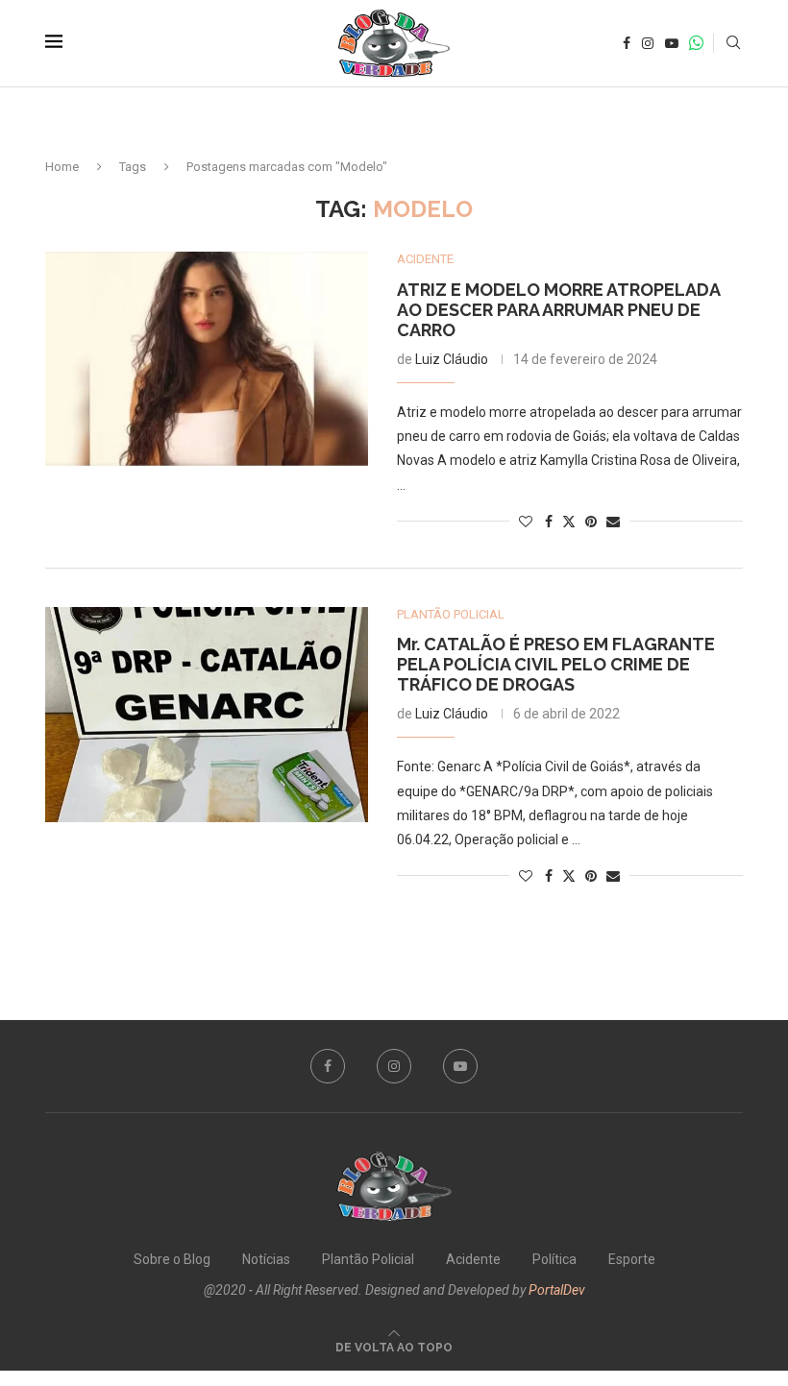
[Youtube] (671, 43)
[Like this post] (525, 521)
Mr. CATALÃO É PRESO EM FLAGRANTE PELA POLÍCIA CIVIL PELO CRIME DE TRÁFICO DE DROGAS (556, 664)
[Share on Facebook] (549, 521)
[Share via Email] (613, 521)
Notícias (266, 1259)
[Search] (733, 43)
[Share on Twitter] (569, 521)
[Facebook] (626, 43)
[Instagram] (647, 43)
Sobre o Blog (172, 1259)
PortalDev (557, 1290)
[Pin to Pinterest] (591, 521)
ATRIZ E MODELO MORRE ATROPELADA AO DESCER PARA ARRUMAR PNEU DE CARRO (558, 310)
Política (554, 1259)
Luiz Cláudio (451, 359)
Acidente (473, 1259)
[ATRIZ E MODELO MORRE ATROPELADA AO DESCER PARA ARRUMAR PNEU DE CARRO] (206, 359)
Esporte (631, 1259)
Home (62, 166)
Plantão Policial (368, 1259)
